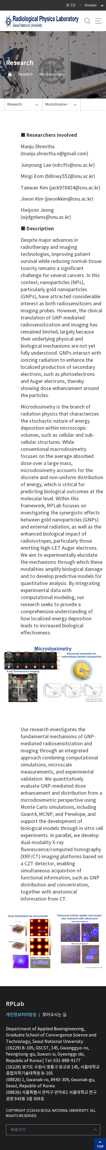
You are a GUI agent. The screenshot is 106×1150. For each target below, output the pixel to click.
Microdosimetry (51, 74)
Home (9, 74)
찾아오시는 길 (54, 1014)
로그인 (71, 5)
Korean (91, 5)
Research (25, 74)
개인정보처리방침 (21, 1014)
